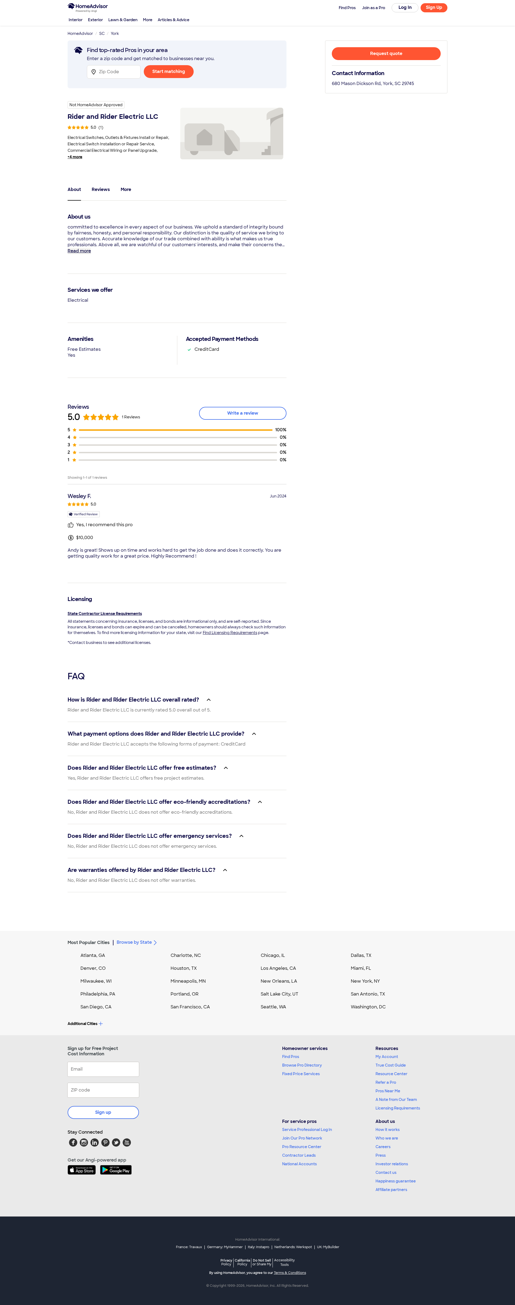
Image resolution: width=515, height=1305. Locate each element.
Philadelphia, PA (97, 994)
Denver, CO (93, 968)
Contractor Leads (299, 1155)
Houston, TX (184, 968)
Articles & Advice (173, 19)
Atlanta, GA (92, 955)
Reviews (101, 189)
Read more (79, 251)
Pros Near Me (388, 1091)
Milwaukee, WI (96, 981)
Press (381, 1155)
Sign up (103, 1112)
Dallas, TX (361, 955)
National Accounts (299, 1164)
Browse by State (134, 942)
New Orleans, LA (279, 981)
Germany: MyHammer (225, 1247)
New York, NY (365, 981)
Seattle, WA (273, 1007)
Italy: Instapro (258, 1247)
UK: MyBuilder (328, 1247)
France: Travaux (189, 1247)
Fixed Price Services (301, 1073)
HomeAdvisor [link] (80, 33)
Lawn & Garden (123, 19)
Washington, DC (368, 1007)
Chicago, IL (273, 955)
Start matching (168, 71)
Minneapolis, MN (188, 981)
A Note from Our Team (396, 1099)
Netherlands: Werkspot (293, 1247)
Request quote (386, 53)
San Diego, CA (96, 1007)
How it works (388, 1129)
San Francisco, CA (190, 1007)
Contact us (386, 1172)
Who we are (387, 1138)
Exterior (95, 19)
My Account (387, 1056)
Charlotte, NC (186, 955)
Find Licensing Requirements (230, 632)
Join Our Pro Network (302, 1138)
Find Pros (290, 1056)
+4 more (75, 156)
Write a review (242, 413)
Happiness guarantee (396, 1181)
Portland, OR (184, 994)
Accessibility (284, 1262)
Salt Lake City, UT (279, 994)
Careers (383, 1146)
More (147, 19)
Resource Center (391, 1073)
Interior (76, 19)
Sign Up (434, 7)
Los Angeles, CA (278, 968)
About (74, 189)
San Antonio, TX (368, 994)
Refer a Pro (386, 1082)
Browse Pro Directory (302, 1065)
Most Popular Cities (89, 942)
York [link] (115, 33)
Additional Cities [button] (82, 1023)
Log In (405, 7)
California (242, 1262)
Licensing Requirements (398, 1108)
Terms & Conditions (290, 1273)
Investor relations (392, 1164)
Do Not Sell (261, 1262)
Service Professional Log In (307, 1129)
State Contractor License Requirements (105, 613)
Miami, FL (361, 968)
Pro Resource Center (301, 1146)
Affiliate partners (391, 1189)
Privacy (226, 1262)
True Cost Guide (391, 1065)
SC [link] (102, 33)
